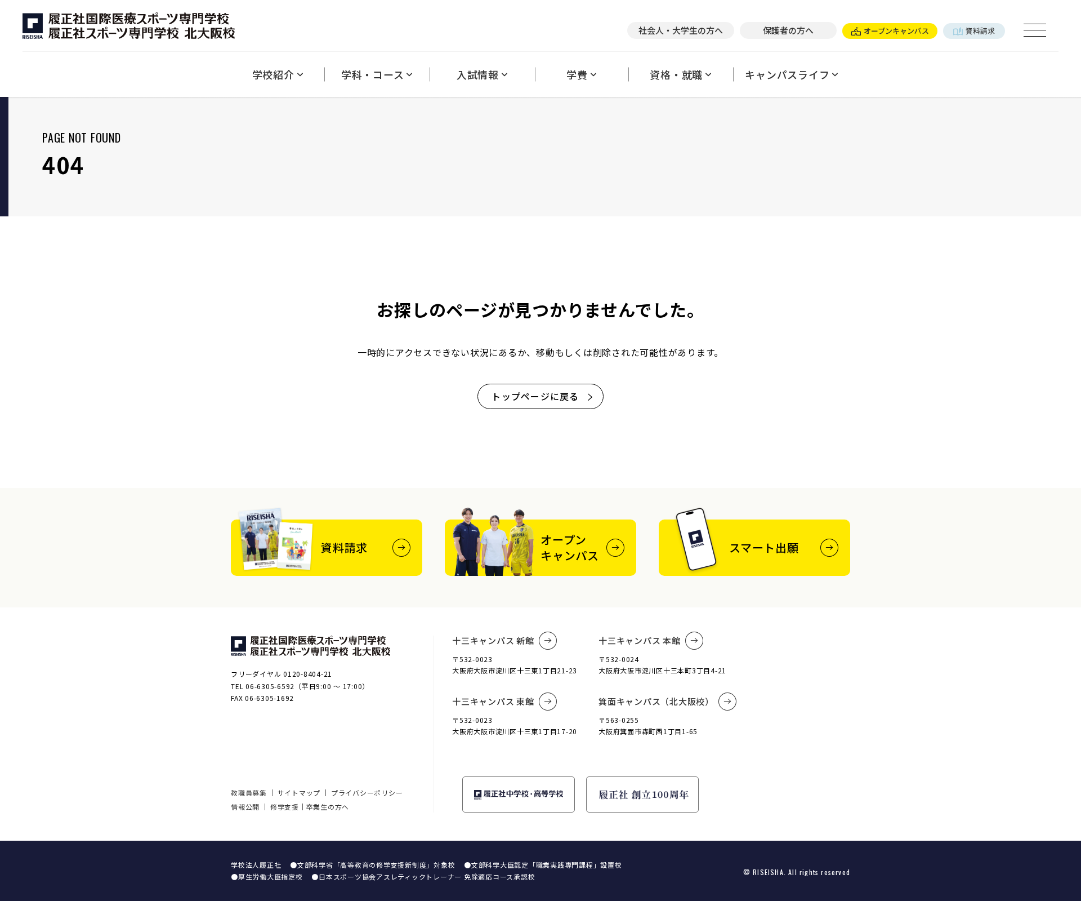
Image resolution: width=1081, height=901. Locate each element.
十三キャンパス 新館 (493, 640)
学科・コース (372, 74)
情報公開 (245, 806)
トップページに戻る (535, 396)
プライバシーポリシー (367, 792)
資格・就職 (676, 74)
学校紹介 (273, 74)
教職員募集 (249, 792)
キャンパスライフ (787, 74)
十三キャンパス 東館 (493, 701)
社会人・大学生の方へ (680, 30)
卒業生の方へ (328, 806)
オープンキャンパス (896, 30)
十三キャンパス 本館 (639, 640)
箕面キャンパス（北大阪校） (656, 701)
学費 (577, 74)
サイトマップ (299, 792)
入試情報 (478, 74)
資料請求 (980, 30)
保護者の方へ (788, 30)
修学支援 (284, 806)
